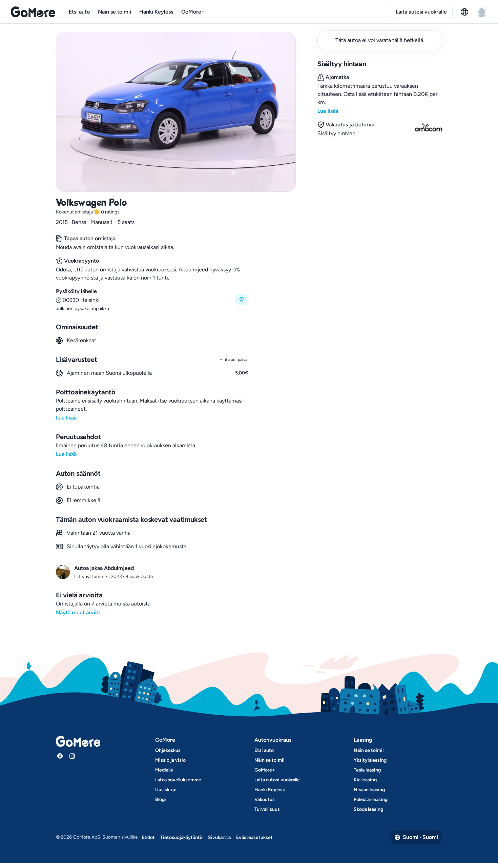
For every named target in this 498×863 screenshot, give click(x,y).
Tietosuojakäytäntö (181, 837)
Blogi (160, 799)
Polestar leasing (371, 799)
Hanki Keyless (156, 11)
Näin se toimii (114, 11)
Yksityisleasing (370, 760)
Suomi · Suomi (420, 837)
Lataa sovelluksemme (178, 780)
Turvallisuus (267, 809)
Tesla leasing (367, 770)
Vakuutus (264, 799)
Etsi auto (79, 11)
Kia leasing (365, 780)
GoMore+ (193, 11)
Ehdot (148, 837)
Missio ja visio (170, 760)
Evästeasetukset (254, 837)
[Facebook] (60, 756)
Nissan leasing (369, 790)
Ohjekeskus (168, 750)
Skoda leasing (368, 809)
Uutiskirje (166, 790)
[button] (152, 300)
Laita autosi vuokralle (421, 11)
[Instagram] (72, 756)
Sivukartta (219, 837)
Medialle (164, 770)
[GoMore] (33, 12)
